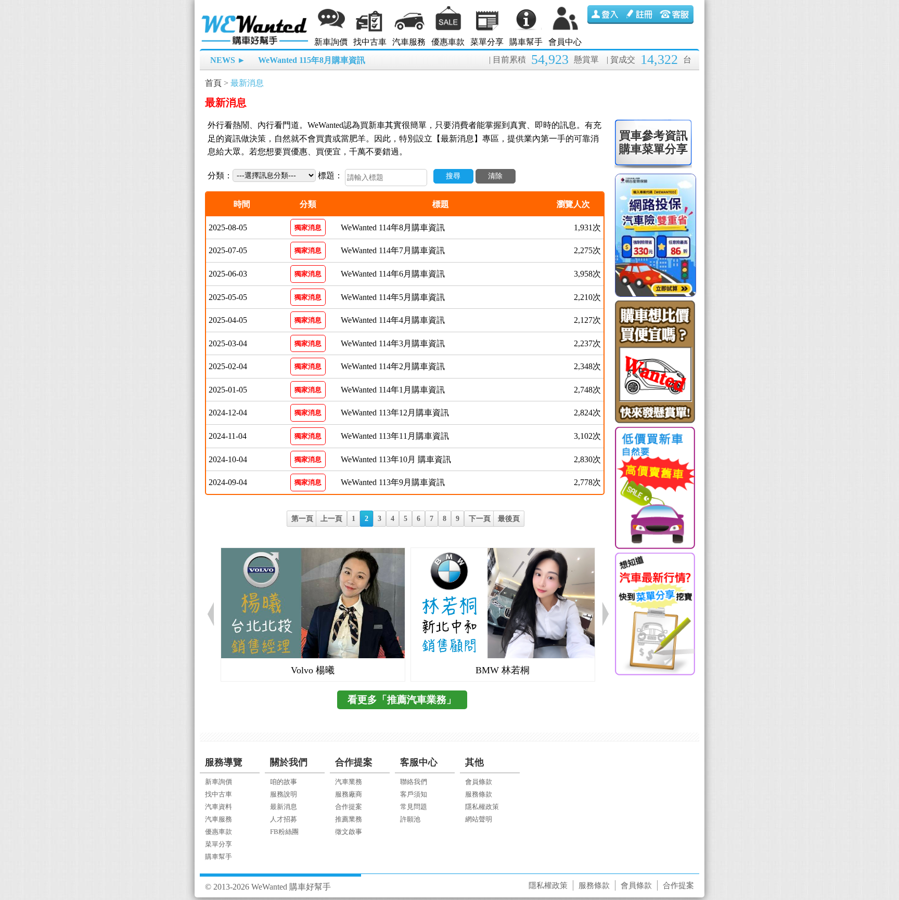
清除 (495, 176)
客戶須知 (413, 794)
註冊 (640, 14)
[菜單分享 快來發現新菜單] (654, 614)
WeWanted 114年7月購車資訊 (393, 250)
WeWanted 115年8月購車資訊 (311, 60)
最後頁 (509, 519)
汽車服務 (409, 41)
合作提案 (348, 807)
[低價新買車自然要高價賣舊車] (654, 488)
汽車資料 (218, 807)
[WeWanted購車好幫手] (255, 16)
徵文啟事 (348, 832)
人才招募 (283, 819)
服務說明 (283, 794)
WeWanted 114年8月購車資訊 (393, 227)
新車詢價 (331, 41)
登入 (605, 14)
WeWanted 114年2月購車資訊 (393, 366)
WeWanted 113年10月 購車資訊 (396, 459)
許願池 (410, 819)
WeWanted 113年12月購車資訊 (395, 412)
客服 (675, 14)
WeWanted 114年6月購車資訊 (393, 273)
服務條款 (478, 794)
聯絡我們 (413, 782)
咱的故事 (283, 782)
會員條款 (478, 782)
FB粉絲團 (284, 832)
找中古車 (370, 41)
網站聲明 (478, 819)
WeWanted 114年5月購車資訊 (393, 297)
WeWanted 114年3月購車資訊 (393, 343)
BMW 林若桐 (503, 670)
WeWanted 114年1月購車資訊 (393, 389)
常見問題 (413, 807)
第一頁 (302, 519)
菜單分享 (487, 41)
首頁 (213, 83)
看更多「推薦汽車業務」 (402, 699)
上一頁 (331, 519)
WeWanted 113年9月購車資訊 (393, 482)
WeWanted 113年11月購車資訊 (395, 436)
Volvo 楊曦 (313, 670)
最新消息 (247, 83)
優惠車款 (448, 41)
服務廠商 (348, 794)
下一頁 (480, 519)
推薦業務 (348, 819)
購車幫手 (526, 41)
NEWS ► (228, 60)
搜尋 (453, 176)
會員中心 (565, 41)
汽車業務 (348, 782)
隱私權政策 (482, 807)
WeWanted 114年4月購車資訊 (393, 320)
